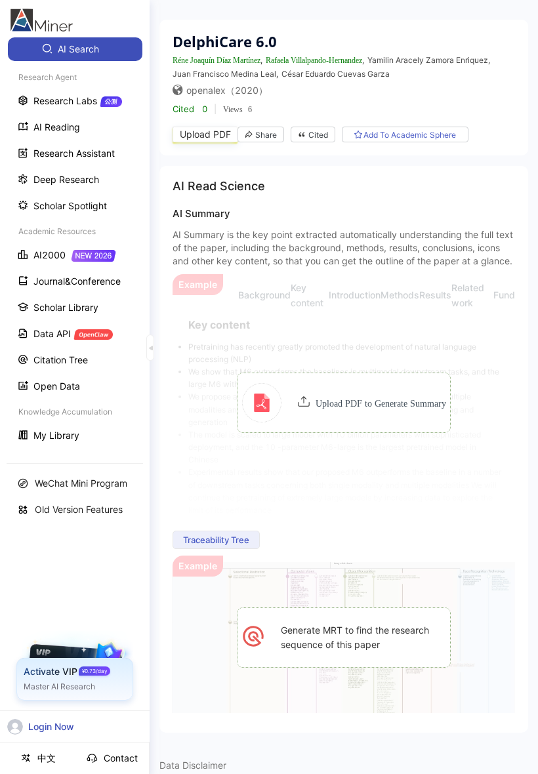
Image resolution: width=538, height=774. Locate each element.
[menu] (75, 243)
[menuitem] (75, 49)
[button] (344, 402)
